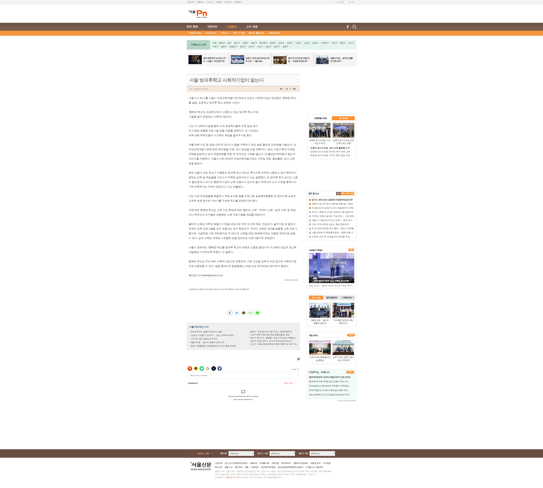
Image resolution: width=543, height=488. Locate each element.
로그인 (341, 2)
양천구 (343, 43)
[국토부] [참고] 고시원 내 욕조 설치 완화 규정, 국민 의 (332, 390)
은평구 (315, 43)
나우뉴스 (210, 2)
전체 (214, 43)
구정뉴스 (225, 33)
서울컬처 (238, 2)
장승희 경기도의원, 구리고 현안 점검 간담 (330, 155)
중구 (229, 43)
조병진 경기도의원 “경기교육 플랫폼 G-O (330, 148)
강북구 (290, 43)
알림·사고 (229, 467)
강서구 (351, 43)
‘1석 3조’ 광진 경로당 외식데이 (204, 339)
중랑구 (273, 43)
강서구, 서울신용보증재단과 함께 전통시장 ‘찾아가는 (273, 344)
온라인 (240, 463)
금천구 (224, 46)
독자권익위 (285, 463)
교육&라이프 (274, 33)
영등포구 (233, 46)
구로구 (215, 46)
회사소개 (218, 467)
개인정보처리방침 (268, 467)
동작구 (243, 46)
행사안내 (238, 467)
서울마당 (253, 463)
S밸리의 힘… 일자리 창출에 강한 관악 (207, 342)
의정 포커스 (211, 33)
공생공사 (228, 2)
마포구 (334, 43)
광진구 (254, 43)
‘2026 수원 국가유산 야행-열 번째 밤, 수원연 (332, 204)
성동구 (245, 43)
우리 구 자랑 (239, 33)
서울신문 (191, 2)
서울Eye (200, 2)
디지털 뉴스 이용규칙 (314, 467)
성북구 (281, 43)
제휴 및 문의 (316, 463)
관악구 (251, 46)
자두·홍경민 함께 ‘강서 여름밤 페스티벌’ (331, 281)
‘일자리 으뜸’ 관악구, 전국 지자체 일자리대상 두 (271, 341)
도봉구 (298, 43)
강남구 (268, 46)
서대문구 (325, 43)
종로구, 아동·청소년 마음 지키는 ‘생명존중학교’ (271, 331)
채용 (246, 467)
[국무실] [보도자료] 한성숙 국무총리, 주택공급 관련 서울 (333, 386)
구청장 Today (195, 33)
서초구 (260, 46)
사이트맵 (326, 463)
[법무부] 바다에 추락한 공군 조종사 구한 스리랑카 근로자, (334, 381)
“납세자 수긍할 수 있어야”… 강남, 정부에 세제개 (212, 335)
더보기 (350, 372)
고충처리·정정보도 (300, 463)
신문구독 (218, 463)
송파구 (277, 46)
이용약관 (254, 467)
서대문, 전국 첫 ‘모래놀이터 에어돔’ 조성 (331, 236)
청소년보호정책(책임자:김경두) (290, 467)
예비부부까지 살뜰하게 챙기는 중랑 (206, 332)
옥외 (245, 463)
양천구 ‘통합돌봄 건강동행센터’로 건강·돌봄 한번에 (213, 346)
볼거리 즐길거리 (256, 33)
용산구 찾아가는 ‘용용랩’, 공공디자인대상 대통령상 (273, 338)
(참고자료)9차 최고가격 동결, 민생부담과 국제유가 (331, 394)
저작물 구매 (264, 463)
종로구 (222, 43)
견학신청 (275, 463)
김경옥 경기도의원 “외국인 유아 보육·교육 (330, 151)
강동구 (285, 46)
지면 (235, 463)
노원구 (307, 43)
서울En (219, 2)
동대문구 (263, 43)
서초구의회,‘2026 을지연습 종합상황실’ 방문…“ (271, 335)
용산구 (237, 43)
